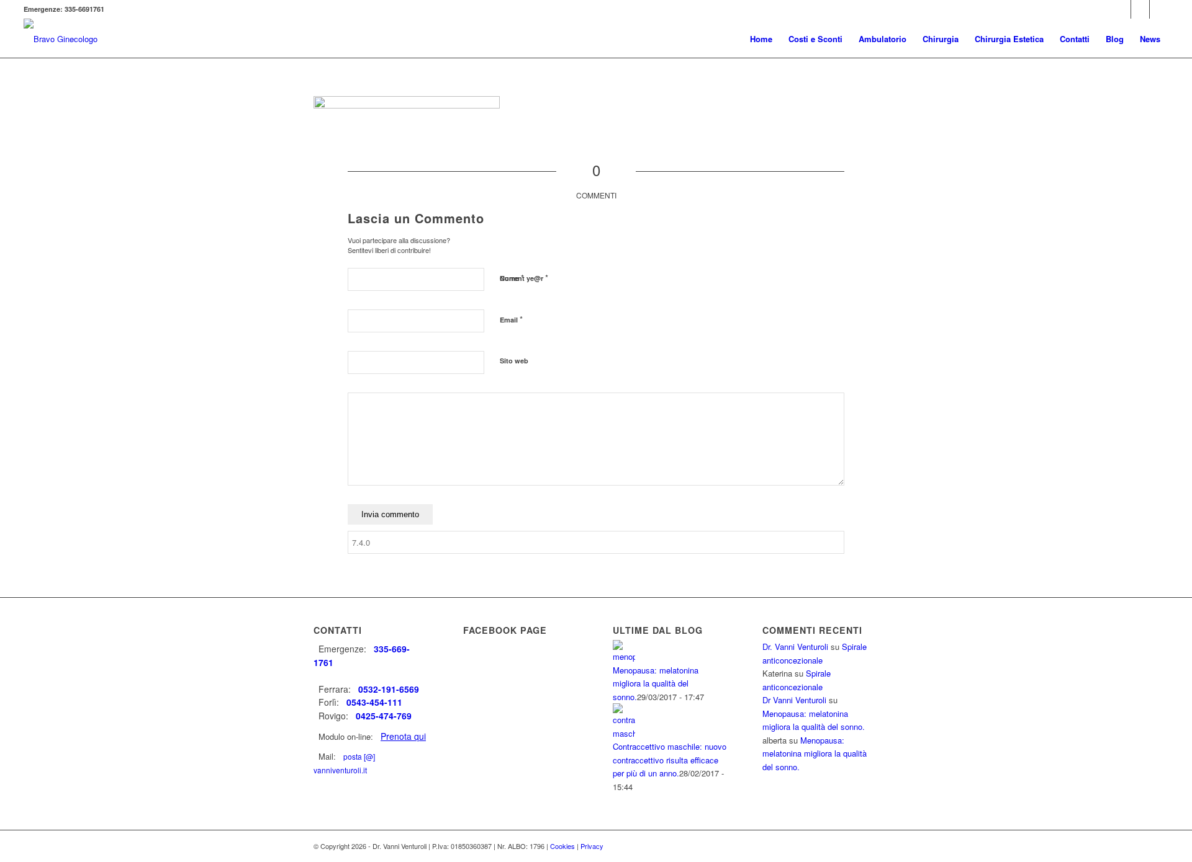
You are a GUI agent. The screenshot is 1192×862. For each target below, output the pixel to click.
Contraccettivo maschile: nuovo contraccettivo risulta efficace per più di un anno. (669, 759)
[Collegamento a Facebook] (1122, 9)
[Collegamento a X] (1140, 9)
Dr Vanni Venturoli (794, 700)
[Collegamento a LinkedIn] (1159, 9)
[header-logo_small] (60, 39)
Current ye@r (524, 277)
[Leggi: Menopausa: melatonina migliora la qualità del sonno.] (624, 656)
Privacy (591, 846)
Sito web (514, 360)
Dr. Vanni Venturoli (795, 646)
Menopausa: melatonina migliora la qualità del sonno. (655, 683)
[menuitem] (761, 39)
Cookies (562, 846)
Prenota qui (403, 736)
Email (511, 319)
